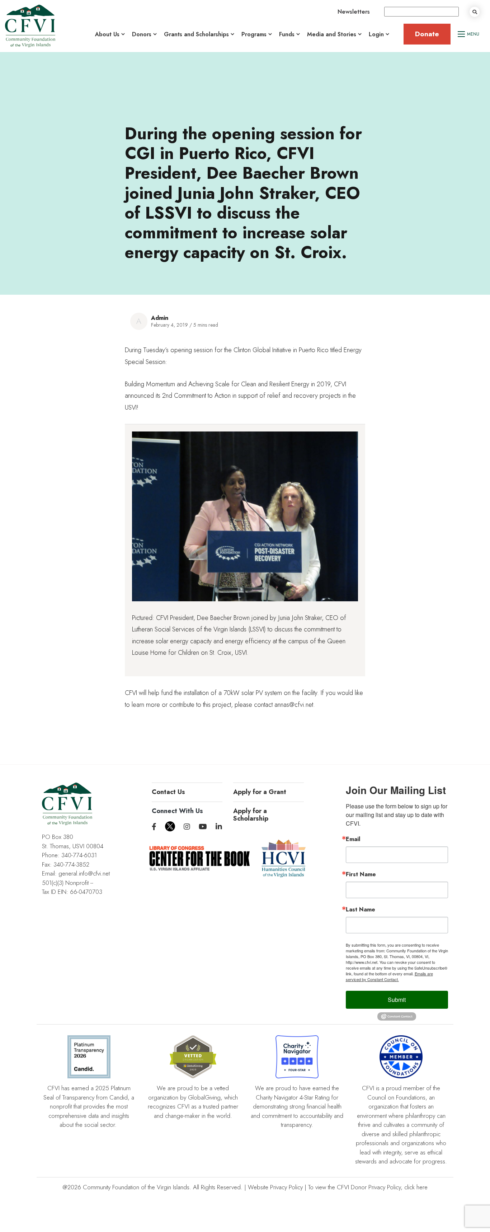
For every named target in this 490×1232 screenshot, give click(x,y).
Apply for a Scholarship (250, 814)
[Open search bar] (475, 12)
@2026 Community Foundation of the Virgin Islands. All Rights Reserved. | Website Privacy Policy (182, 1187)
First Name (361, 874)
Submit (397, 999)
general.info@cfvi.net (84, 873)
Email (353, 839)
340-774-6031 (79, 855)
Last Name (360, 910)
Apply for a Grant (259, 792)
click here (416, 1187)
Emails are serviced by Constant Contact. (389, 976)
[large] (154, 827)
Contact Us (168, 792)
